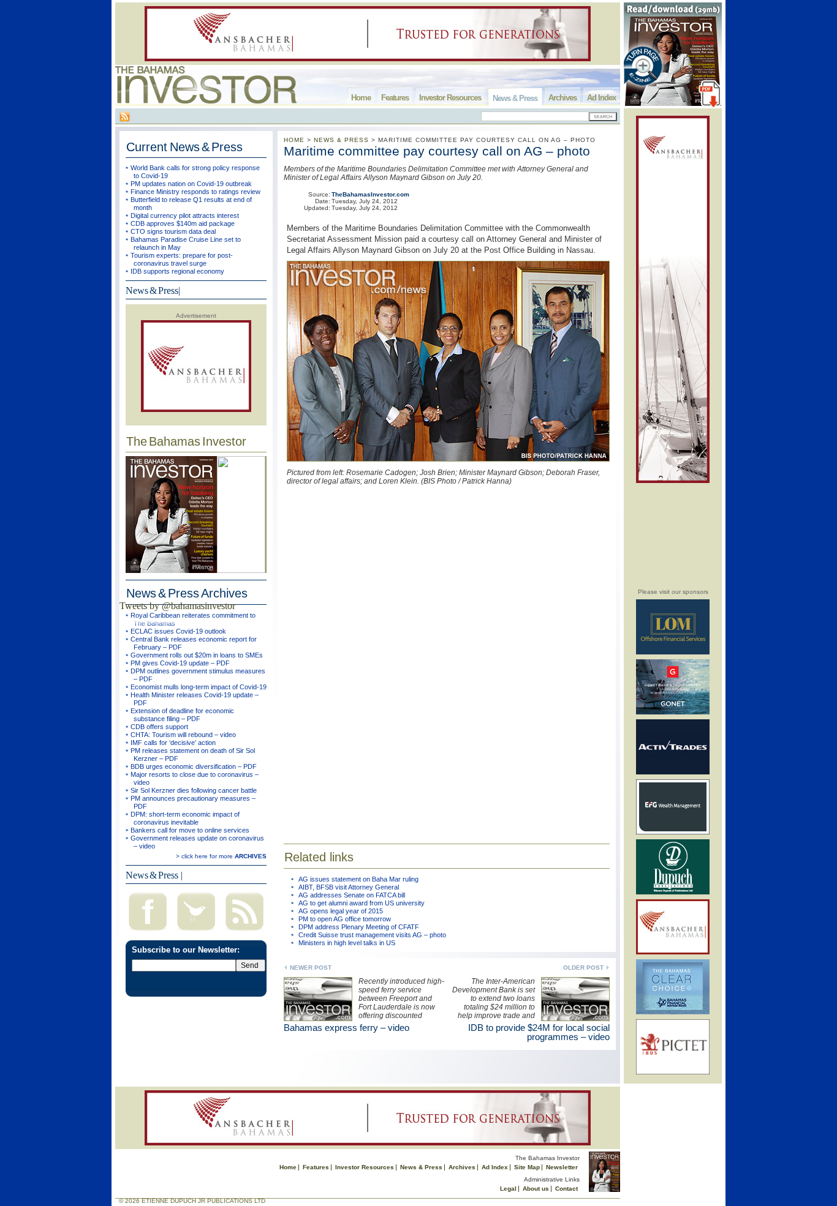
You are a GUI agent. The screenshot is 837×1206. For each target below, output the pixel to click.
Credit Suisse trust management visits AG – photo (372, 934)
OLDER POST (583, 967)
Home (361, 97)
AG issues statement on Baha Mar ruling (358, 879)
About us (536, 1188)
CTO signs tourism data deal (173, 231)
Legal (508, 1188)
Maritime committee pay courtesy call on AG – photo (437, 151)
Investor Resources (450, 97)
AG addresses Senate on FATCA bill (351, 895)
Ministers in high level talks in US (346, 942)
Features (395, 97)
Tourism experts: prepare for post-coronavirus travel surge (182, 259)
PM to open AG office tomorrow (344, 919)
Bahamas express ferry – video (346, 1027)
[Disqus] (447, 656)
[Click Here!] (673, 652)
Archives (562, 97)
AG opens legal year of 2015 (340, 911)
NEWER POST (310, 967)
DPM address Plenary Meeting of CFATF (358, 927)
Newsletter (562, 1167)
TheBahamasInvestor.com (370, 194)
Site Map (527, 1167)
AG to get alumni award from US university (361, 903)
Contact (566, 1188)
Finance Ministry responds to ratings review (195, 191)
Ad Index (601, 97)
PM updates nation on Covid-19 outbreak (191, 183)
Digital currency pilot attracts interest (185, 215)
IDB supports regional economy (177, 271)
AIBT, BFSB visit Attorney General (348, 887)
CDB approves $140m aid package (183, 223)
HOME (294, 140)
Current (184, 147)
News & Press (515, 98)
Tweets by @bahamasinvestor (177, 606)
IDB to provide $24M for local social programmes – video (539, 1032)
